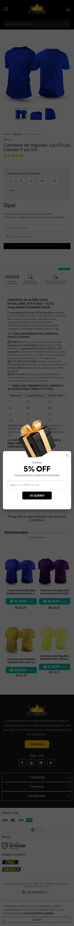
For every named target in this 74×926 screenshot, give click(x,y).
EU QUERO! (37, 495)
